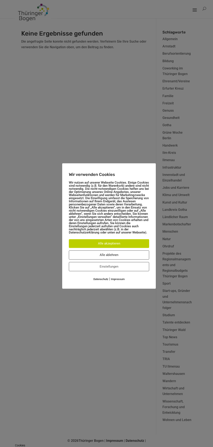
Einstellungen (109, 266)
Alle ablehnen (109, 255)
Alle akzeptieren (109, 243)
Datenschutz (100, 279)
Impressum (118, 279)
